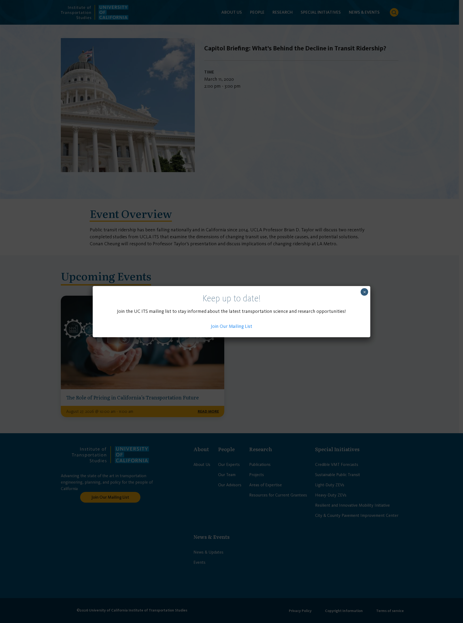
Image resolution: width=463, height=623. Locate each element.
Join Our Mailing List (231, 326)
